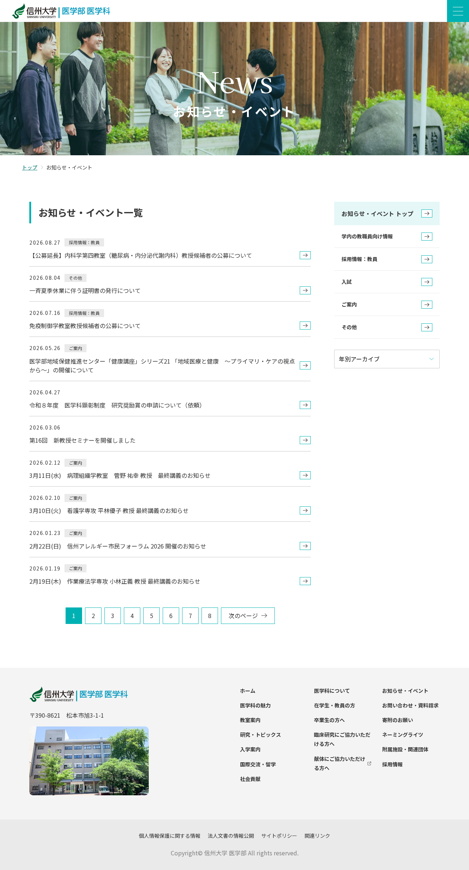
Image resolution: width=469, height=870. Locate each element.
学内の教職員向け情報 (367, 236)
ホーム (247, 690)
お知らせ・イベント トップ (377, 213)
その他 (349, 327)
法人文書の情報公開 (231, 835)
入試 (346, 281)
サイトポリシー (279, 835)
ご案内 (349, 304)
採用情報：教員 (359, 259)
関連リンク (317, 835)
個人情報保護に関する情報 (169, 835)
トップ (29, 167)
